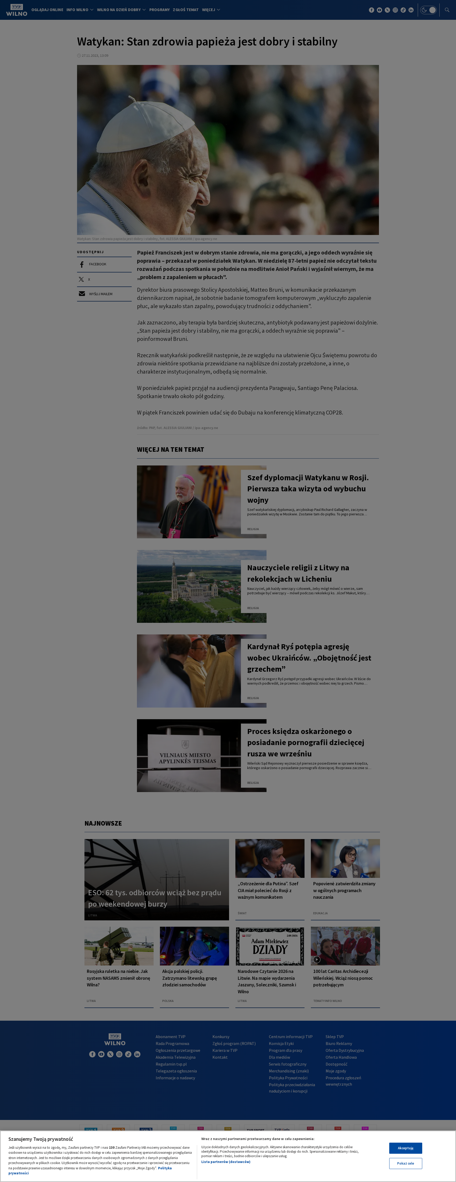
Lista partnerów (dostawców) (225, 1162)
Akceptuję (406, 1148)
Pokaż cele (405, 1163)
